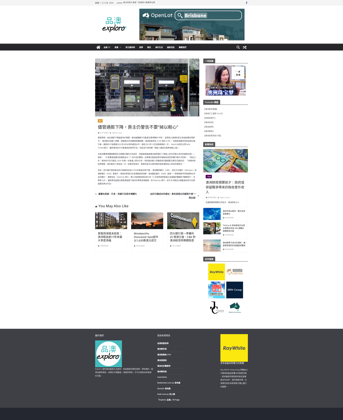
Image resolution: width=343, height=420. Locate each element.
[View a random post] (244, 47)
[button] (119, 47)
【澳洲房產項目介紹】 (212, 135)
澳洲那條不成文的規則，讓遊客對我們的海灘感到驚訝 (234, 244)
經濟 (100, 121)
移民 (149, 47)
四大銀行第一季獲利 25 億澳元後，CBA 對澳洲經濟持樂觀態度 (182, 237)
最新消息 (171, 47)
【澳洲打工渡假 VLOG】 (213, 113)
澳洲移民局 (162, 349)
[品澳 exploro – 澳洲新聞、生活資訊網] (98, 47)
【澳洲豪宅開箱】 (210, 109)
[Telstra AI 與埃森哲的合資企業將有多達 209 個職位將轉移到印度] (212, 230)
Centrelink (162, 377)
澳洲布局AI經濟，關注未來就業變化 (234, 212)
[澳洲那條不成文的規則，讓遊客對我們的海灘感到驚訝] (212, 246)
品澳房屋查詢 (163, 343)
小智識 (209, 177)
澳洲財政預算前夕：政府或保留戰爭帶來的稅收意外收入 (225, 187)
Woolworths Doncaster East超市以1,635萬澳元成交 (146, 237)
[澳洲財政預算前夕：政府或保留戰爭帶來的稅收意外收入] (225, 160)
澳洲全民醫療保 (163, 366)
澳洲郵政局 (162, 371)
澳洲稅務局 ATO (164, 354)
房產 (116, 47)
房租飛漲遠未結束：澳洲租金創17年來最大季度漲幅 (110, 237)
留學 (141, 47)
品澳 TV (107, 47)
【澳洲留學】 (209, 126)
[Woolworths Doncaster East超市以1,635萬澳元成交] (147, 214)
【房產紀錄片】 (209, 118)
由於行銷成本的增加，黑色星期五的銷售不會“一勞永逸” (173, 195)
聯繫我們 (182, 47)
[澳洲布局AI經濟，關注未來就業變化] (212, 214)
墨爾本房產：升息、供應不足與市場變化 (117, 193)
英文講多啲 (130, 47)
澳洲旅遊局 (162, 360)
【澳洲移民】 (209, 131)
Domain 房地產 (164, 388)
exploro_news (117, 133)
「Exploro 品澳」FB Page (168, 399)
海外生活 (159, 47)
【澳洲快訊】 (209, 122)
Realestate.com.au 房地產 (168, 382)
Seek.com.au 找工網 (166, 394)
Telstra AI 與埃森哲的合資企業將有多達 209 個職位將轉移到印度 (234, 228)
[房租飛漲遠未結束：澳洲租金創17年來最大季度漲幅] (111, 214)
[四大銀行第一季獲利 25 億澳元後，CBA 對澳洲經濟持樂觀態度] (183, 214)
